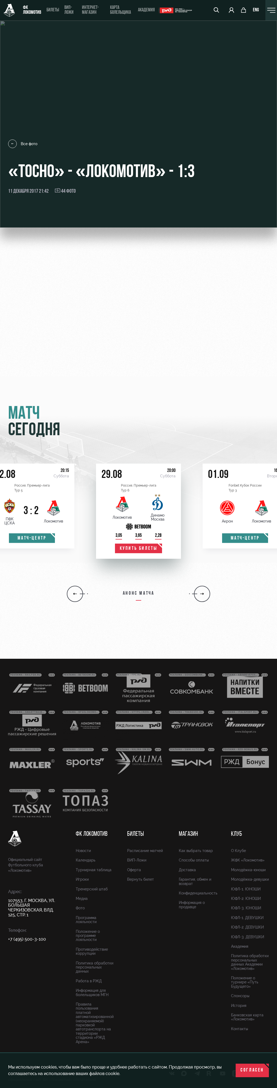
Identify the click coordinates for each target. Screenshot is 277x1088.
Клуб (236, 834)
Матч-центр (32, 538)
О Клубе (238, 851)
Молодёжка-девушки (250, 879)
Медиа (82, 898)
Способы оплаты (194, 860)
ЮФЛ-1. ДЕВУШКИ (247, 918)
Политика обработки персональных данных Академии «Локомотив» (250, 962)
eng (256, 10)
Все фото (29, 144)
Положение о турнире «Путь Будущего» (244, 982)
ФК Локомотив (32, 10)
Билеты (53, 10)
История (238, 1005)
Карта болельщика (120, 10)
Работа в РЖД (89, 981)
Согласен (252, 1070)
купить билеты (138, 548)
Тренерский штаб (92, 889)
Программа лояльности (86, 920)
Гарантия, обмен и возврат (195, 881)
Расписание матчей (145, 851)
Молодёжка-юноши (248, 870)
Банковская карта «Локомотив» (247, 1017)
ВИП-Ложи (136, 860)
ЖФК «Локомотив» (248, 860)
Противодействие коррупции (92, 951)
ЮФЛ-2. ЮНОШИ (246, 898)
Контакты (239, 1029)
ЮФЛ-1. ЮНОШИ (245, 889)
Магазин (188, 834)
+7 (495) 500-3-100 (27, 939)
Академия (146, 10)
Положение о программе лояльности (88, 935)
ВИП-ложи (69, 10)
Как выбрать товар (196, 851)
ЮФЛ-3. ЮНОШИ (246, 908)
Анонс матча (138, 593)
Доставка (187, 870)
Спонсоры (240, 996)
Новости (83, 851)
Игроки (82, 879)
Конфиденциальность (198, 893)
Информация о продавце (192, 904)
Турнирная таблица (93, 870)
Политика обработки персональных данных (94, 967)
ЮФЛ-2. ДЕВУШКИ (247, 927)
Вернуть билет (140, 879)
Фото (80, 908)
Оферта (134, 870)
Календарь (85, 860)
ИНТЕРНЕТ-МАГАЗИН (90, 10)
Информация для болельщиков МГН (92, 992)
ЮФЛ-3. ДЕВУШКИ (247, 937)
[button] (75, 594)
